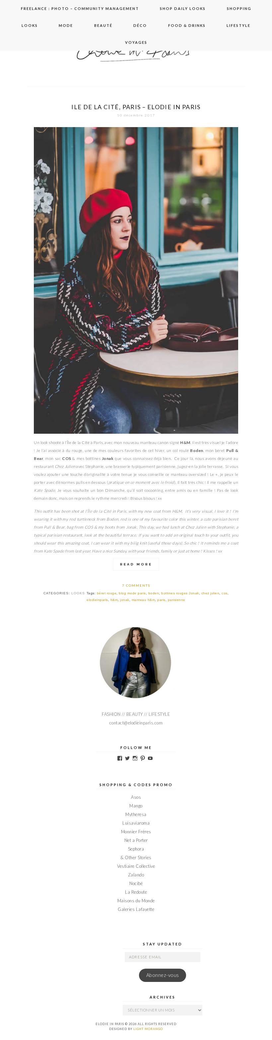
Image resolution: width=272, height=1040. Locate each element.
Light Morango (148, 1029)
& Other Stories (136, 857)
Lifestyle (238, 25)
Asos (136, 797)
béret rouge (107, 593)
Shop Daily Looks (183, 8)
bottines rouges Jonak (180, 593)
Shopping (239, 8)
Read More (136, 564)
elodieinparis (97, 600)
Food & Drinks (187, 25)
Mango (136, 805)
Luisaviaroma (136, 823)
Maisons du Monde (136, 900)
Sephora (136, 849)
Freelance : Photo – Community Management (80, 8)
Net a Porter (136, 840)
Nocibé (136, 883)
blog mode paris (132, 593)
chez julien (210, 593)
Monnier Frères (136, 831)
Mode (66, 25)
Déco (140, 25)
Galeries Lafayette (136, 909)
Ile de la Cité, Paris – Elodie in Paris (136, 107)
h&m (114, 600)
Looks (30, 25)
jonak (124, 600)
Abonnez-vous (162, 975)
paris (161, 600)
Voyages (136, 42)
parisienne (176, 600)
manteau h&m (143, 600)
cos (225, 593)
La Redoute (136, 892)
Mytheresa (136, 814)
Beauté (103, 25)
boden (153, 593)
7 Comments (136, 585)
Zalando (136, 874)
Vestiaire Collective (136, 866)
